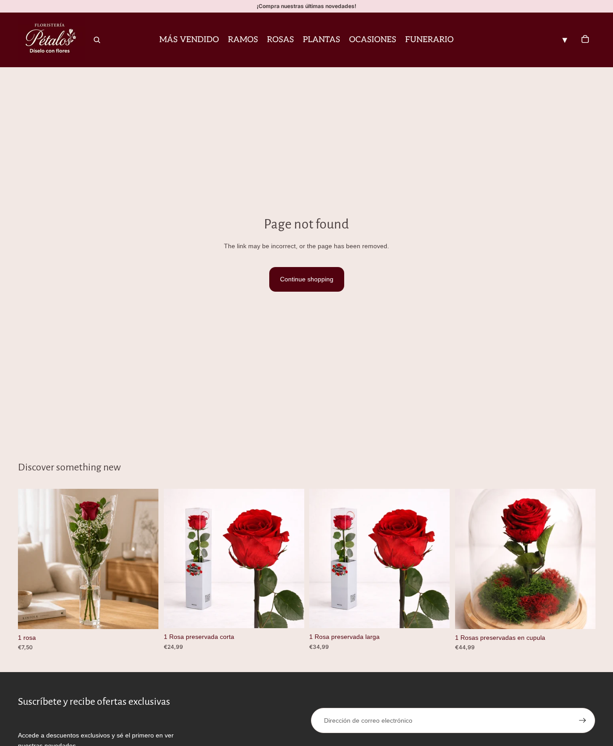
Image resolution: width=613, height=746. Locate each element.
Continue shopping (306, 279)
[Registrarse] (582, 720)
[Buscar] (97, 40)
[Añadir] (144, 615)
